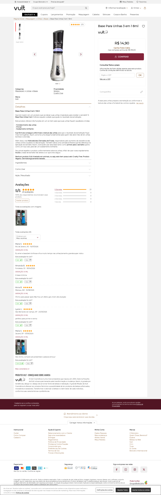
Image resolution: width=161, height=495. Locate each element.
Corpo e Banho (120, 15)
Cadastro (17, 438)
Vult (17, 99)
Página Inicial (19, 19)
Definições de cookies (105, 490)
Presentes (134, 15)
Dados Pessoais (101, 433)
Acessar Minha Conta (135, 8)
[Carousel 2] (59, 83)
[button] (122, 56)
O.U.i (131, 444)
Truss (132, 446)
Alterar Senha (100, 438)
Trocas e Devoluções (56, 453)
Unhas (39, 19)
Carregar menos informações (81, 423)
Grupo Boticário (39, 2)
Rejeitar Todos (122, 490)
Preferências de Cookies (57, 449)
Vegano (56, 91)
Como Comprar (20, 435)
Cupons (44, 15)
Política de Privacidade (57, 442)
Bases (46, 19)
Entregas (51, 438)
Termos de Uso (54, 451)
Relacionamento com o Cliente (60, 433)
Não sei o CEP (105, 79)
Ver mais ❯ (139, 103)
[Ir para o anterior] (35, 54)
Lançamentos (57, 15)
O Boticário (134, 433)
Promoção (70, 15)
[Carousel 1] (56, 83)
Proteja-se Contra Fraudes (58, 444)
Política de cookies (22, 493)
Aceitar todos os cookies (141, 490)
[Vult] (20, 8)
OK (140, 75)
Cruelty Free (58, 93)
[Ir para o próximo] (81, 54)
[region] (80, 490)
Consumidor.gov (54, 446)
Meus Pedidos (127, 2)
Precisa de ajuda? (57, 2)
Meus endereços (101, 435)
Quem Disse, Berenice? (138, 435)
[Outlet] (30, 15)
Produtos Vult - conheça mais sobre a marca (32, 375)
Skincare (106, 15)
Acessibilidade (22, 2)
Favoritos (142, 2)
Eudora (132, 438)
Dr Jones (133, 449)
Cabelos (95, 15)
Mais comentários (21, 369)
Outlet (16, 433)
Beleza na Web (135, 440)
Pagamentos (53, 440)
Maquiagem (84, 15)
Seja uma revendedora (56, 435)
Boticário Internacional (138, 451)
